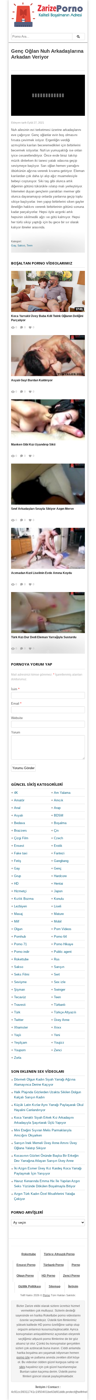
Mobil (58, 921)
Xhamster (21, 1027)
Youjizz (59, 1042)
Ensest (19, 846)
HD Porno (48, 1275)
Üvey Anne (61, 1020)
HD (16, 883)
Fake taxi (20, 853)
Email (15, 703)
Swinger (59, 989)
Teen (29, 245)
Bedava (19, 823)
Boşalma (60, 823)
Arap (57, 808)
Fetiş (17, 861)
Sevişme (20, 982)
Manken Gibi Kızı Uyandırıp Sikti (33, 444)
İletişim (73, 1286)
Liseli (57, 906)
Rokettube (21, 959)
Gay (13, 245)
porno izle (23, 1357)
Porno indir (21, 952)
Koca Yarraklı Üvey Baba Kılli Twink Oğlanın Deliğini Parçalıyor (47, 318)
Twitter (18, 1020)
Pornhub (20, 936)
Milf (16, 921)
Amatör (19, 800)
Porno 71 (20, 944)
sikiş (22, 1367)
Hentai (58, 883)
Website (17, 718)
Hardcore (60, 876)
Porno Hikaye (63, 944)
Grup (17, 876)
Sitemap (54, 1286)
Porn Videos (62, 929)
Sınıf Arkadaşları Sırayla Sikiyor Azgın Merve (42, 508)
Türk (17, 1012)
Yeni (57, 1035)
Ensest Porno (25, 1265)
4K (16, 793)
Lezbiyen (20, 906)
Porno (76, 1265)
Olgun (18, 929)
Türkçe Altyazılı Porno (59, 1254)
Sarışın (59, 967)
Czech (58, 838)
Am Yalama (62, 793)
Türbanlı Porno (53, 1265)
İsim (14, 689)
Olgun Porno (25, 1275)
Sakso (21, 245)
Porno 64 (60, 936)
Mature (59, 914)
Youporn (20, 1050)
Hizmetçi (20, 891)
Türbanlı (59, 1005)
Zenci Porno (71, 1275)
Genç (58, 868)
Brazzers (20, 830)
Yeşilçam (20, 1042)
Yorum (15, 732)
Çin (56, 830)
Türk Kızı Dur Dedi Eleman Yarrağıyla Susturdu (43, 637)
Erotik (58, 846)
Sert (57, 974)
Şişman (19, 989)
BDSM (58, 815)
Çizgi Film (21, 838)
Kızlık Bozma (23, 899)
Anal (17, 808)
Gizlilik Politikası (29, 1286)
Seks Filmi (21, 974)
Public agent (63, 952)
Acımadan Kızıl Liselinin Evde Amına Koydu (41, 573)
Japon (58, 891)
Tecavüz (20, 997)
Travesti (20, 1005)
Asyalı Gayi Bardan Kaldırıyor (32, 380)
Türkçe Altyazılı (65, 1012)
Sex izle (59, 982)
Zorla (17, 1058)
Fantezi (59, 853)
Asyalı (18, 815)
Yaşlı (17, 1035)
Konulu (59, 899)
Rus (57, 959)
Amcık (58, 800)
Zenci (58, 1050)
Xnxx (57, 1027)
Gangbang (61, 861)
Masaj (18, 914)
